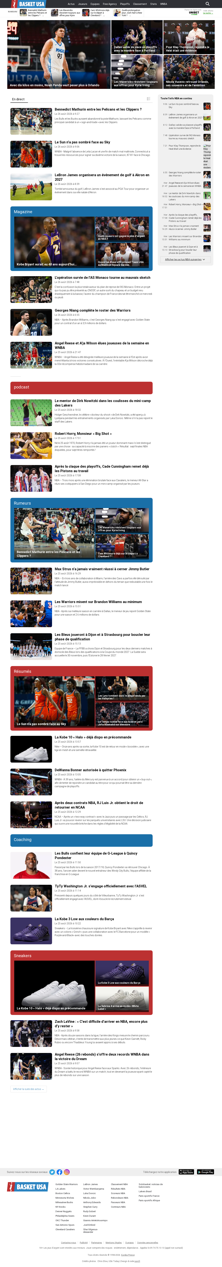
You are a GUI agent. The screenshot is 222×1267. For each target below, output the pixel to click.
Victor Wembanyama (93, 1188)
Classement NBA (119, 1184)
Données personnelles (147, 1242)
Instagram (67, 1172)
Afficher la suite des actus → (28, 1089)
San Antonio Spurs (65, 1225)
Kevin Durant (89, 1216)
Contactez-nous (68, 1242)
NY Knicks (61, 1207)
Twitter (52, 1172)
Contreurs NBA (118, 1207)
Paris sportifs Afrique (149, 1200)
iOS (187, 1172)
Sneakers (22, 955)
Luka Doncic (89, 1193)
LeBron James (90, 1184)
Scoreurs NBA (118, 1193)
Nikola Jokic (89, 1198)
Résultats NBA (118, 1188)
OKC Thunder (62, 1220)
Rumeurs (22, 503)
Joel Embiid (89, 1225)
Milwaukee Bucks (64, 1202)
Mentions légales (114, 1242)
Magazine (23, 211)
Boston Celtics (63, 1193)
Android (205, 1172)
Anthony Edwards (92, 1202)
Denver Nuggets (64, 1211)
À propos (129, 1242)
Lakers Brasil (145, 1191)
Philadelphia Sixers (65, 1216)
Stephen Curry (90, 1207)
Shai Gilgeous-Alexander (90, 1230)
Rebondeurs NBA (119, 1198)
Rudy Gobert (89, 1211)
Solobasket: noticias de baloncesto (151, 1185)
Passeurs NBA (118, 1202)
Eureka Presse (128, 1255)
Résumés (22, 671)
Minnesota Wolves (65, 1198)
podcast (21, 387)
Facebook (60, 1172)
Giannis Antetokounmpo (95, 1220)
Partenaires (96, 1242)
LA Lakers (60, 1188)
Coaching (23, 839)
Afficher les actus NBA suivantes (183, 259)
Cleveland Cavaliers (65, 1229)
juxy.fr (137, 1261)
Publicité (84, 1242)
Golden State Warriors (67, 1184)
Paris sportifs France (149, 1196)
